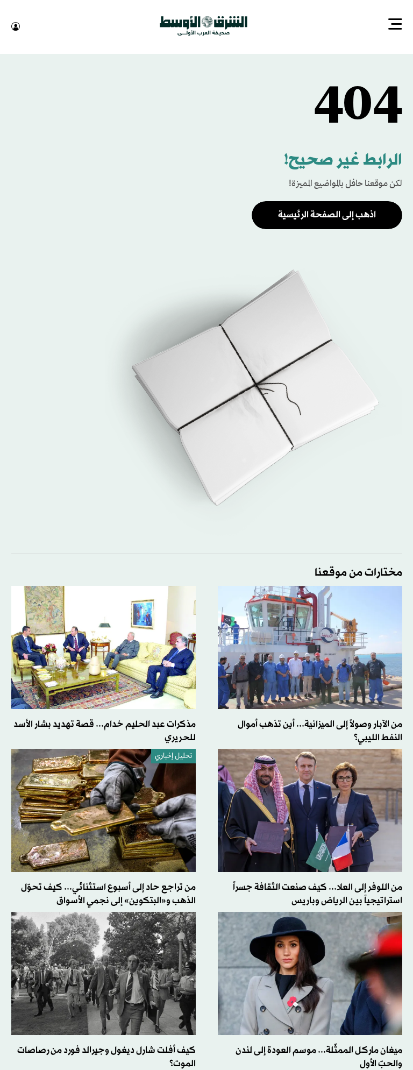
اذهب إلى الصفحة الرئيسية (327, 214)
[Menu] (395, 25)
